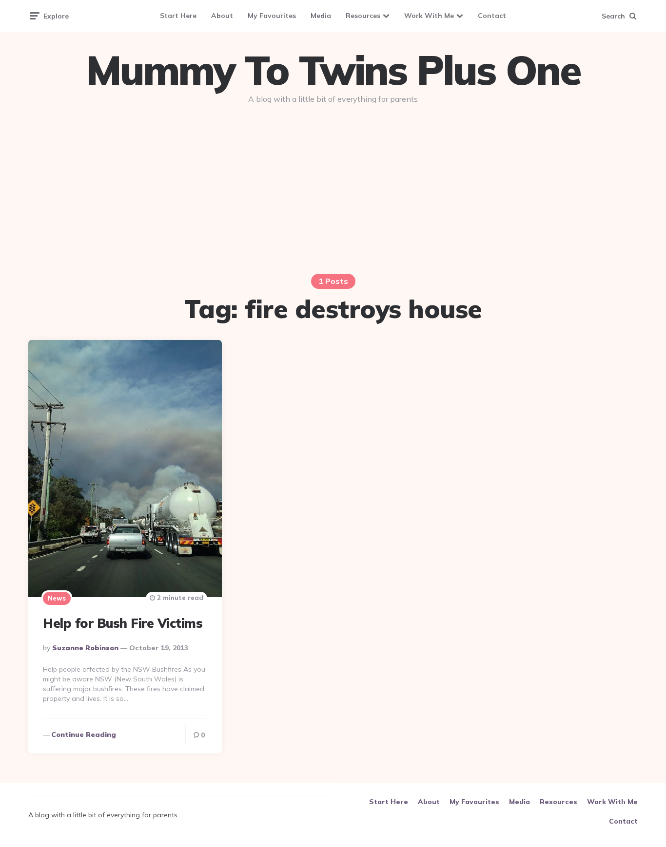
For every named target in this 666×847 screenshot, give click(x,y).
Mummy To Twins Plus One (333, 70)
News (57, 598)
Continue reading (83, 734)
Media (321, 15)
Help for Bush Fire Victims (122, 623)
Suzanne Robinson (85, 648)
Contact (492, 15)
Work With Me (429, 15)
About (222, 15)
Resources (363, 15)
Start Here (178, 15)
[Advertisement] (333, 186)
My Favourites (272, 15)
